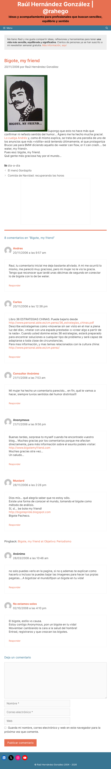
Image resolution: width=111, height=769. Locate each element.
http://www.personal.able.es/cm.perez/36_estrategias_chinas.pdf (51, 322)
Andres (18, 248)
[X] (11, 757)
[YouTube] (24, 757)
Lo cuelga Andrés (15, 138)
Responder (15, 285)
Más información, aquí (54, 45)
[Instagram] (18, 757)
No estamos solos (25, 604)
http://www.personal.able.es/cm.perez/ (34, 347)
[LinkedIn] (4, 757)
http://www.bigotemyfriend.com (29, 447)
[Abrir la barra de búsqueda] (106, 27)
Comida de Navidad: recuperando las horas (36, 175)
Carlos (17, 302)
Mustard (18, 480)
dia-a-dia (14, 165)
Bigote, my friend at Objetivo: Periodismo (44, 541)
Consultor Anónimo (26, 373)
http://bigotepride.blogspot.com (30, 512)
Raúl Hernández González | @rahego (55, 8)
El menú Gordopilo (20, 170)
